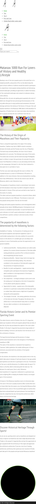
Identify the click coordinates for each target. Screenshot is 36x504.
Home (5, 11)
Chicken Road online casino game (13, 21)
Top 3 (5, 16)
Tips (5, 13)
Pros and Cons (7, 18)
